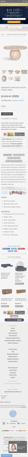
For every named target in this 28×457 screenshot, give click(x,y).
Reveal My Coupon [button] (13, 21)
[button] (26, 7)
